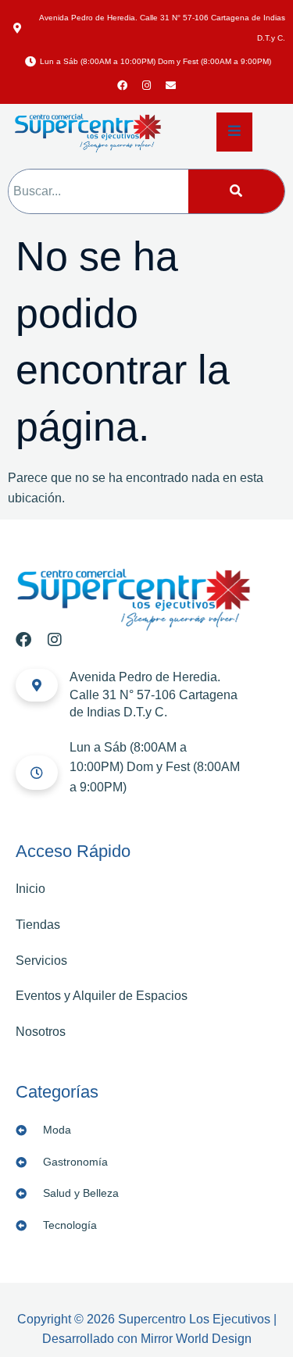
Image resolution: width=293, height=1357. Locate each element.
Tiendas (38, 924)
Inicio (30, 888)
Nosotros (41, 1031)
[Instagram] (147, 86)
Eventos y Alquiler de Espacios (102, 995)
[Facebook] (123, 86)
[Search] (236, 191)
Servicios (41, 960)
